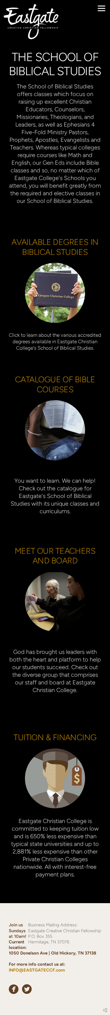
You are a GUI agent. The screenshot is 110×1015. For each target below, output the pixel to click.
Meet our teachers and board (55, 555)
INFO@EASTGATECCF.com (37, 970)
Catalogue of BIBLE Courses (55, 384)
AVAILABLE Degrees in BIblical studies (55, 247)
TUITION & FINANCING (54, 737)
